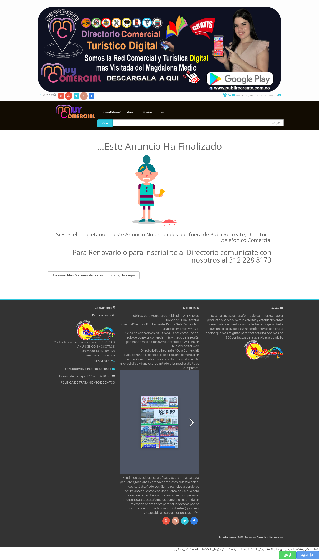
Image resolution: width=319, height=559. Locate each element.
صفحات (147, 112)
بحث (105, 123)
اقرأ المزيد (307, 555)
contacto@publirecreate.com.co (256, 95)
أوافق (287, 555)
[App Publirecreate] (159, 49)
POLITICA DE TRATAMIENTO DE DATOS (87, 382)
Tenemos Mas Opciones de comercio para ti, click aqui (93, 275)
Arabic (47, 95)
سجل (130, 112)
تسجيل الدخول (112, 112)
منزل (161, 112)
